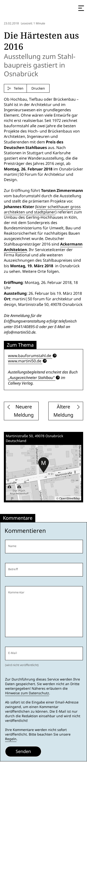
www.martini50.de (24, 361)
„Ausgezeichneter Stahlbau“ (31, 377)
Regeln (10, 739)
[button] (43, 465)
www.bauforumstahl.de (29, 355)
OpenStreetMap (69, 498)
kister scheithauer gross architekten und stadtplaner (42, 209)
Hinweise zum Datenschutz (27, 693)
